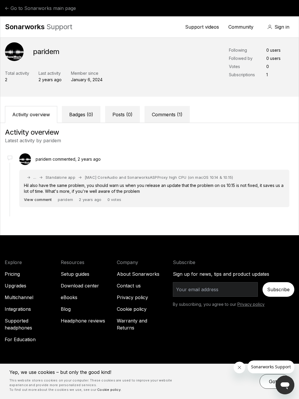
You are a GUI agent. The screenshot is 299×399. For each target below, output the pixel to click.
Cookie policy (132, 309)
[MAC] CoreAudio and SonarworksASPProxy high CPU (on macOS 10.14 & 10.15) (159, 177)
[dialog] (149, 381)
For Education (20, 339)
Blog (66, 309)
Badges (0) (81, 114)
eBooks (69, 297)
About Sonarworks (138, 274)
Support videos (202, 27)
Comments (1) (167, 114)
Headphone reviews (83, 321)
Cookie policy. (109, 390)
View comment (38, 199)
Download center (80, 286)
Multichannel (19, 297)
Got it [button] (275, 381)
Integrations (18, 309)
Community (240, 27)
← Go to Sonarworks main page (40, 8)
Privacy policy (132, 297)
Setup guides (75, 274)
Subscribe (278, 289)
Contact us (129, 286)
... (34, 177)
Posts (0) (122, 114)
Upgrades (15, 286)
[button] (278, 27)
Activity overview (31, 114)
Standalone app (60, 177)
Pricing (12, 274)
